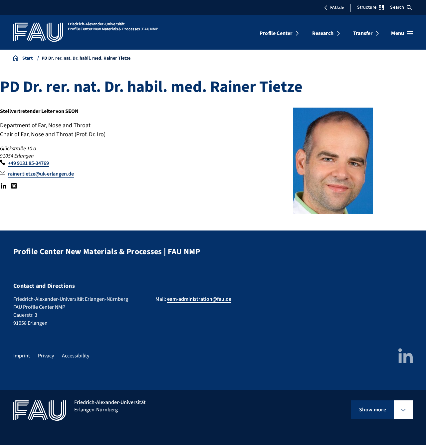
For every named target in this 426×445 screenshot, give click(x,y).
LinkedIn (3, 186)
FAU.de (337, 7)
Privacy (46, 355)
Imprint (21, 355)
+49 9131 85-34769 (28, 163)
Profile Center (276, 33)
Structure (366, 7)
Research (322, 33)
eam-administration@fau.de (199, 299)
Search (397, 7)
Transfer (362, 33)
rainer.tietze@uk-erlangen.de (41, 174)
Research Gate (13, 186)
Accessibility (75, 355)
